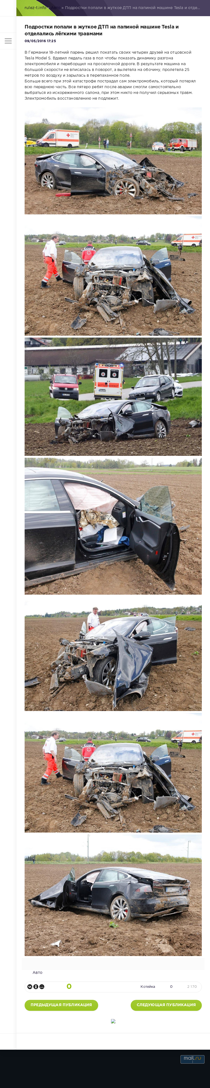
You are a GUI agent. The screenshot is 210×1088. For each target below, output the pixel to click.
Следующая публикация (166, 1005)
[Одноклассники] (35, 986)
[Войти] (8, 24)
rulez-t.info (35, 8)
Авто (56, 8)
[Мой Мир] (41, 986)
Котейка (148, 986)
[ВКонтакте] (29, 986)
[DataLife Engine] (8, 8)
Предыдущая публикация (61, 1005)
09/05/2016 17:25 (40, 41)
